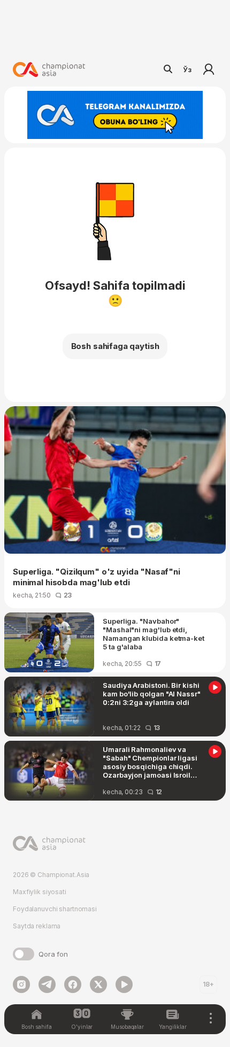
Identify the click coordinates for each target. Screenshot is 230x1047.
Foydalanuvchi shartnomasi (55, 909)
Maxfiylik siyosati (39, 892)
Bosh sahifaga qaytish (115, 346)
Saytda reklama (36, 926)
